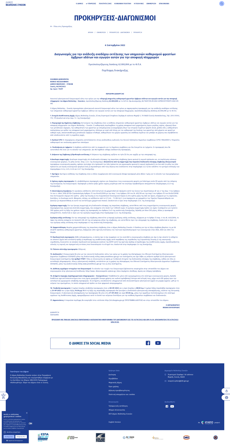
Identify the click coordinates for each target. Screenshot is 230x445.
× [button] (26, 413)
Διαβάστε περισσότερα (18, 428)
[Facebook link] (148, 343)
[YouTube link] (158, 343)
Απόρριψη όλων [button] (21, 436)
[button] (15, 440)
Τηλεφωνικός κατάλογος (118, 406)
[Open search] (221, 3)
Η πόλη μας (139, 4)
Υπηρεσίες (91, 4)
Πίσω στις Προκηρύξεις (63, 26)
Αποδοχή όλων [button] (9, 436)
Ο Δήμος (79, 4)
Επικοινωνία (164, 4)
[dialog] (15, 427)
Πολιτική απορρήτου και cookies (122, 394)
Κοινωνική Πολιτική (122, 4)
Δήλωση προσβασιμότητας (119, 390)
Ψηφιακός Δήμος (115, 382)
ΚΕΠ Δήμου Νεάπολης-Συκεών (120, 414)
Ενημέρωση (151, 4)
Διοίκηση (112, 375)
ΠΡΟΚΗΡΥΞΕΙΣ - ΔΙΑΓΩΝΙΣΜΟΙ (119, 32)
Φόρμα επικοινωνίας (117, 410)
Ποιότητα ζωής (105, 4)
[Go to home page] (16, 3)
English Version (115, 422)
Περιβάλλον (113, 379)
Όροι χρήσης (114, 386)
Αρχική (90, 32)
